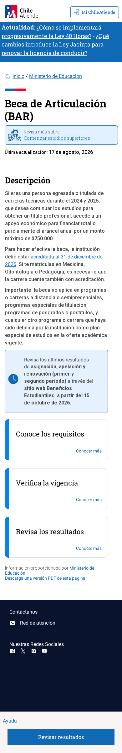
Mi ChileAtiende (98, 12)
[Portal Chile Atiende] (21, 11)
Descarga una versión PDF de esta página (45, 578)
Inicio (18, 76)
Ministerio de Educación (55, 76)
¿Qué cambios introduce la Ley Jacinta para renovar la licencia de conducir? (55, 44)
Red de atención (37, 623)
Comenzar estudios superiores (57, 138)
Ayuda (10, 721)
